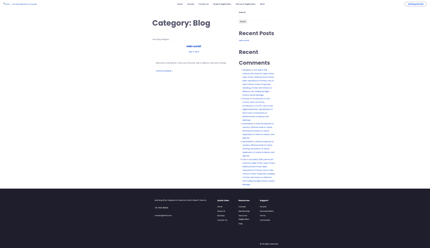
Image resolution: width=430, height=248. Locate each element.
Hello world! (194, 46)
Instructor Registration (246, 4)
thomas (245, 98)
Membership (244, 211)
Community (265, 220)
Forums (263, 206)
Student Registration (222, 4)
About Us (221, 211)
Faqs (241, 223)
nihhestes (246, 70)
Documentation (267, 211)
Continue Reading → (164, 71)
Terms (263, 215)
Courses (190, 4)
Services (221, 215)
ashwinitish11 (247, 123)
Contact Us (204, 4)
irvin (244, 159)
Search (242, 12)
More (262, 4)
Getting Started (415, 4)
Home (180, 4)
